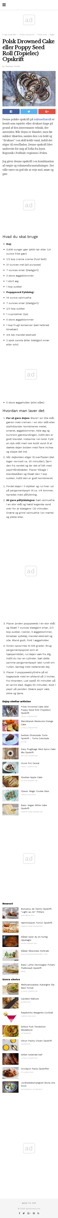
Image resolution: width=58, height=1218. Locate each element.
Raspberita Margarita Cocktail (37, 1012)
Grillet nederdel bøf (31, 1054)
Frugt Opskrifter (9, 35)
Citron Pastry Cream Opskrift (36, 1040)
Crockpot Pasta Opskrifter (35, 1068)
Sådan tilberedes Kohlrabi (35, 951)
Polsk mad (42, 35)
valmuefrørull (42, 119)
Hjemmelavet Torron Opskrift (36, 922)
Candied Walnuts (30, 998)
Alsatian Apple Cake (31, 777)
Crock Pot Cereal (30, 763)
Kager (52, 35)
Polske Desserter (27, 35)
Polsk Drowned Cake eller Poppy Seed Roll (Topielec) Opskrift (36, 709)
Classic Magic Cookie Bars (35, 791)
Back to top (29, 1203)
